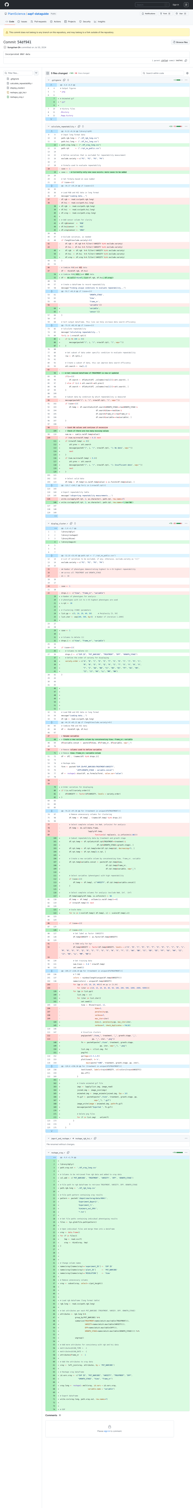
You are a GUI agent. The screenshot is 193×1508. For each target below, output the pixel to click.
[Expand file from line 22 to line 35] (51, 186)
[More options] (186, 80)
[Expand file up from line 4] (51, 85)
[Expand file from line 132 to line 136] (51, 971)
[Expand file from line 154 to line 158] (51, 1066)
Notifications (150, 13)
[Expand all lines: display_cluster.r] (75, 523)
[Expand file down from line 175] (51, 1131)
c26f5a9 (164, 61)
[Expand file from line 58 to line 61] (51, 291)
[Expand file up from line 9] (51, 131)
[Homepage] (7, 4)
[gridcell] (117, 85)
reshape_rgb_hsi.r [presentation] (18, 92)
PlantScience (16, 13)
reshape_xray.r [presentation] (17, 97)
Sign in (176, 4)
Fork (166, 13)
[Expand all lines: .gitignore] (68, 80)
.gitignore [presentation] (14, 79)
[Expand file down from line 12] (51, 119)
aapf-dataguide (38, 13)
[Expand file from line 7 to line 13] (51, 555)
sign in (107, 1431)
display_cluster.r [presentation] (17, 88)
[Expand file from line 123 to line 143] (51, 485)
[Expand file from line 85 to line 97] (51, 811)
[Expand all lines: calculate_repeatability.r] (83, 126)
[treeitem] (20, 78)
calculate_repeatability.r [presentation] (21, 83)
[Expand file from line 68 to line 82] (51, 325)
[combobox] (152, 5)
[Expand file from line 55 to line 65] (51, 722)
